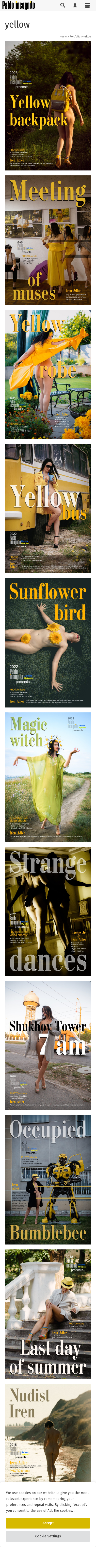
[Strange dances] (48, 911)
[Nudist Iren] (48, 1448)
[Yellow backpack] (48, 105)
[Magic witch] (48, 777)
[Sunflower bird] (48, 642)
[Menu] (87, 5)
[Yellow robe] (48, 374)
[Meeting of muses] (48, 240)
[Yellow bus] (48, 508)
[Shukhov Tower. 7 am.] (48, 1045)
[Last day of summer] (48, 1314)
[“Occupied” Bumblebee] (48, 1179)
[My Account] (75, 5)
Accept (48, 1523)
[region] (48, 1514)
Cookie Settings (48, 1536)
